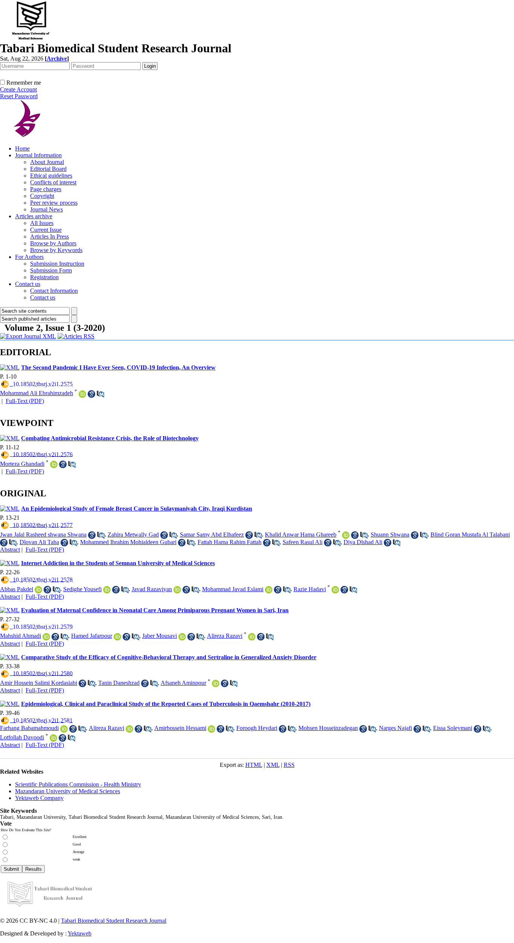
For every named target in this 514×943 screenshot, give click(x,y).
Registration (44, 277)
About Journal (47, 162)
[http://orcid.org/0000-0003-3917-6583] (182, 636)
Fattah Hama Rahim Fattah (230, 542)
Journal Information (38, 155)
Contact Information (54, 290)
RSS (289, 765)
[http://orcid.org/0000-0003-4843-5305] (268, 589)
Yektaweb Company (39, 798)
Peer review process (54, 202)
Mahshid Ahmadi (20, 636)
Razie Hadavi (309, 589)
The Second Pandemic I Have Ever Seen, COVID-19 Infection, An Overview (118, 367)
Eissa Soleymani (452, 728)
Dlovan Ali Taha (39, 542)
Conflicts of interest (53, 182)
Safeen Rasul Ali (302, 542)
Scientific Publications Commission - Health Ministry (78, 784)
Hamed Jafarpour (91, 636)
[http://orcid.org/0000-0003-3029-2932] (46, 636)
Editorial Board (48, 169)
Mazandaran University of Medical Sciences (67, 791)
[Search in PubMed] (100, 394)
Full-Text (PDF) (25, 401)
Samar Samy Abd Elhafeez (212, 534)
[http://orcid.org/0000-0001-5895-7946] (107, 589)
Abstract (10, 549)
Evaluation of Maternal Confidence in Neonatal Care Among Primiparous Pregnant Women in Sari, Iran (155, 610)
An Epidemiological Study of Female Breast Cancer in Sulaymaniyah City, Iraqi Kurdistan (136, 508)
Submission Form (51, 270)
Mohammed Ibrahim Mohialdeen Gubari (128, 542)
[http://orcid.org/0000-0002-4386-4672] (251, 636)
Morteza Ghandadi (22, 464)
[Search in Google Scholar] (91, 394)
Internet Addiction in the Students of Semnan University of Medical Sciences (118, 563)
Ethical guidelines (51, 175)
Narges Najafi (395, 728)
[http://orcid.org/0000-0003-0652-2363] (117, 636)
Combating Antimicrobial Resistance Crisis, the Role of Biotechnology (110, 438)
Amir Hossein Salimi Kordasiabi (38, 683)
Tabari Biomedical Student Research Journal (113, 920)
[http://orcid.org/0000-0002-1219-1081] (211, 729)
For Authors (29, 257)
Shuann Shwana (390, 534)
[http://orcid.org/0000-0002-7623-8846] (54, 464)
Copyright (42, 196)
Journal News (46, 209)
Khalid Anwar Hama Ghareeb (300, 534)
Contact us (27, 284)
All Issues (41, 223)
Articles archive (33, 216)
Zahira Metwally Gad (133, 534)
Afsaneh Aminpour (183, 683)
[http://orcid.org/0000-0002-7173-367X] (38, 589)
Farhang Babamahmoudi (29, 728)
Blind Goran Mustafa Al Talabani (470, 534)
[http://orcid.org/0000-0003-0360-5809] (335, 589)
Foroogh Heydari (256, 728)
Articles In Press (49, 236)
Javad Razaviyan (152, 589)
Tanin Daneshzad (119, 683)
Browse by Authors (53, 243)
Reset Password (19, 96)
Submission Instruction (57, 263)
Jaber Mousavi (159, 636)
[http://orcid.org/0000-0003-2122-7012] (177, 589)
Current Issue (46, 230)
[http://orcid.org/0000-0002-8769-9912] (82, 394)
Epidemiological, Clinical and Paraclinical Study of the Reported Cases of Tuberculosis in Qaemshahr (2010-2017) (165, 704)
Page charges (45, 189)
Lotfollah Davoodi (22, 737)
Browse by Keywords (56, 250)
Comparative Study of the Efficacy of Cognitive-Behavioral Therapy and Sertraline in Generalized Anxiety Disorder (168, 657)
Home (22, 148)
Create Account (18, 89)
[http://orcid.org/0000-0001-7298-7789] (53, 738)
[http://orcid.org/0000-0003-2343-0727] (346, 535)
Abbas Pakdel (16, 589)
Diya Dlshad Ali (363, 542)
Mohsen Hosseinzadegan (328, 728)
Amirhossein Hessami (180, 728)
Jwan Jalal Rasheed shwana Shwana (43, 534)
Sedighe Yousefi (82, 589)
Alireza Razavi (224, 636)
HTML (253, 765)
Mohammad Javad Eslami (232, 589)
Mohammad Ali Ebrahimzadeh (36, 393)
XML (273, 765)
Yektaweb (79, 933)
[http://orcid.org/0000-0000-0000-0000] (64, 729)
